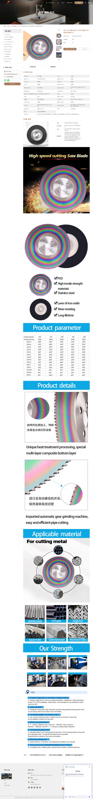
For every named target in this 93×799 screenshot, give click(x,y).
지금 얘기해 (12, 83)
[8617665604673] (40, 787)
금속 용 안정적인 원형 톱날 (55, 755)
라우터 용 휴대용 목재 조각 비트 (37, 755)
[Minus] (89, 767)
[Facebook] (32, 787)
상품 (58, 2)
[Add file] (66, 796)
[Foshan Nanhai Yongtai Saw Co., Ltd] (8, 2)
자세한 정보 (32, 66)
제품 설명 (52, 66)
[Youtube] (34, 787)
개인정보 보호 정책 (19, 797)
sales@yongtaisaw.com (12, 74)
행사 (63, 2)
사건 (5, 783)
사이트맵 (26, 797)
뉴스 (5, 780)
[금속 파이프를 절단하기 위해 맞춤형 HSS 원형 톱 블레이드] (39, 45)
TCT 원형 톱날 (13, 26)
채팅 (80, 2)
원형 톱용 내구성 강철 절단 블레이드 (74, 755)
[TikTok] (37, 787)
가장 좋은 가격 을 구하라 (70, 49)
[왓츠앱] (5, 80)
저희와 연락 (69, 2)
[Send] (90, 796)
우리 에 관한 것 (52, 2)
